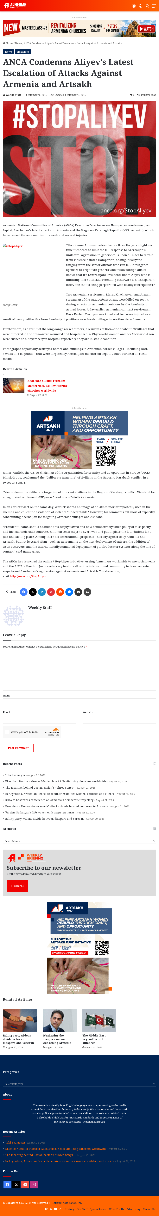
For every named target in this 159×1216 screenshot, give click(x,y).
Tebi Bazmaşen (15, 775)
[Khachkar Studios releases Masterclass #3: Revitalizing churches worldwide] (13, 385)
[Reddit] (60, 592)
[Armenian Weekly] (14, 6)
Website (88, 712)
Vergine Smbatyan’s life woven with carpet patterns (39, 812)
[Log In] (134, 7)
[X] (33, 592)
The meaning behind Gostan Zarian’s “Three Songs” (40, 787)
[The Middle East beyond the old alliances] (99, 1020)
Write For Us (116, 1209)
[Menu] (154, 7)
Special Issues (98, 1209)
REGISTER (17, 886)
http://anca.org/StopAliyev (28, 576)
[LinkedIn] (42, 592)
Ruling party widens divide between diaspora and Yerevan (44, 818)
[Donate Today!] (79, 439)
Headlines (23, 51)
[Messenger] (69, 592)
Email (6, 712)
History (69, 1209)
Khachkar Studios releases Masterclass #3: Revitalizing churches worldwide (47, 385)
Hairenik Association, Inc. (67, 1203)
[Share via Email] (78, 592)
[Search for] (147, 7)
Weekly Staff (13, 95)
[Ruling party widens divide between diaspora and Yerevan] (20, 1020)
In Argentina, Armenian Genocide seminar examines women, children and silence (60, 794)
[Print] (87, 592)
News (18, 43)
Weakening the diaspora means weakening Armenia (57, 1039)
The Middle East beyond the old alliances (93, 1039)
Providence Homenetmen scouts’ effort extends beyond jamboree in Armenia (57, 806)
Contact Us (149, 1209)
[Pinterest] (51, 592)
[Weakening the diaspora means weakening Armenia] (60, 1020)
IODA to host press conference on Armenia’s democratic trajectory (49, 800)
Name (6, 695)
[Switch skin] (141, 7)
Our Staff (82, 1209)
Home (9, 43)
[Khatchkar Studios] (79, 28)
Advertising (133, 1209)
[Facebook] (24, 592)
